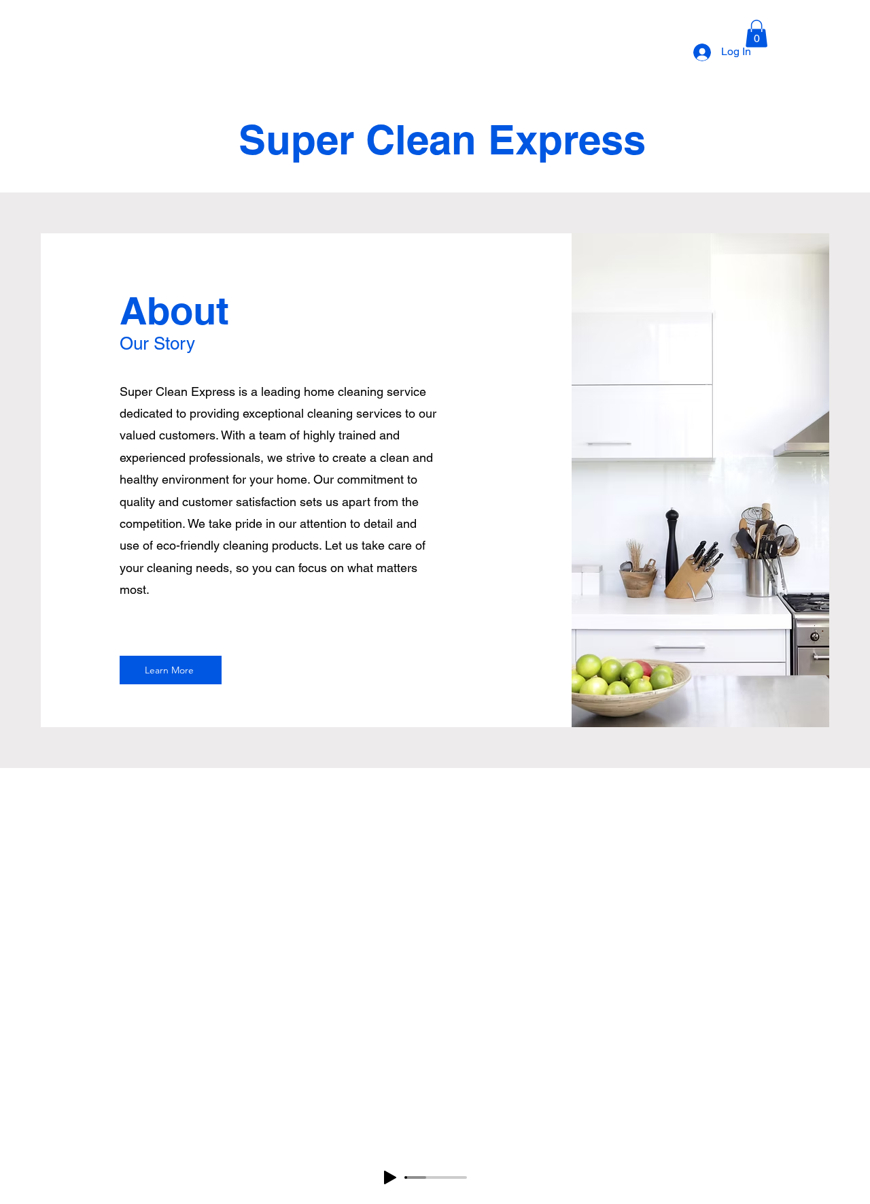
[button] (756, 34)
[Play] (390, 1177)
